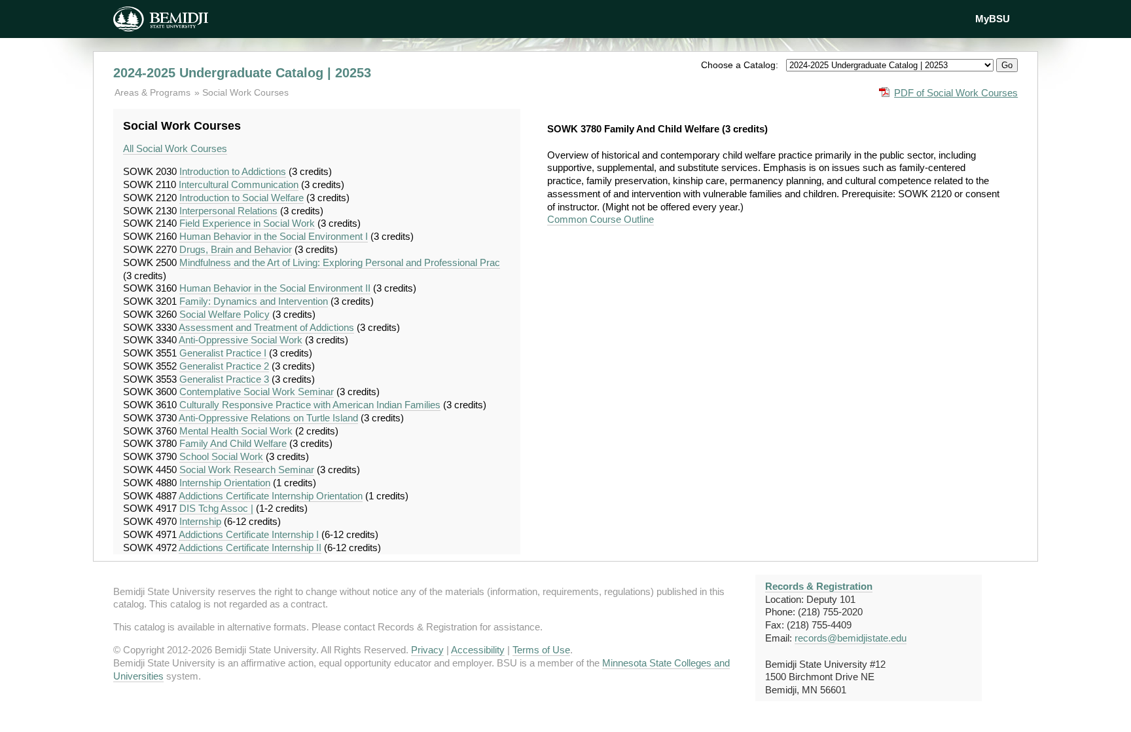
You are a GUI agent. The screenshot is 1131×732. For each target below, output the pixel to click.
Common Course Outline (600, 219)
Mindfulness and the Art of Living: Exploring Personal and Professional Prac (339, 262)
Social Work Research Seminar (246, 469)
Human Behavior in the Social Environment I (273, 236)
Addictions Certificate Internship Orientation (271, 495)
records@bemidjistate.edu (851, 638)
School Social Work (221, 456)
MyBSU (992, 18)
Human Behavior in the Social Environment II (274, 288)
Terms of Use (541, 649)
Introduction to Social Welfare (241, 197)
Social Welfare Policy (224, 314)
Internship (200, 521)
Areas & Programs (154, 92)
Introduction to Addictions (232, 171)
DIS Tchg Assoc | (216, 508)
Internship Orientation (224, 482)
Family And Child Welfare (233, 443)
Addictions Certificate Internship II (250, 547)
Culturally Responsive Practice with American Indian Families (309, 404)
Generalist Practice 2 (224, 366)
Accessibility (478, 649)
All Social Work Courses (175, 148)
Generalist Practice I (222, 352)
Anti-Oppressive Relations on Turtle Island (268, 417)
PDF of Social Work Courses (956, 92)
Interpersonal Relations (228, 210)
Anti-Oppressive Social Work (240, 339)
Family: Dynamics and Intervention (253, 301)
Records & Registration (818, 586)
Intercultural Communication (238, 184)
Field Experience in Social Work (247, 223)
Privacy (427, 649)
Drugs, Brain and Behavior (235, 249)
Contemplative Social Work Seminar (256, 391)
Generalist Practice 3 (224, 379)
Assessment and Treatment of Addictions (266, 327)
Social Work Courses (245, 92)
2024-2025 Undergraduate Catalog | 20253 (242, 73)
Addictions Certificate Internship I (249, 534)
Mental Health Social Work (236, 430)
